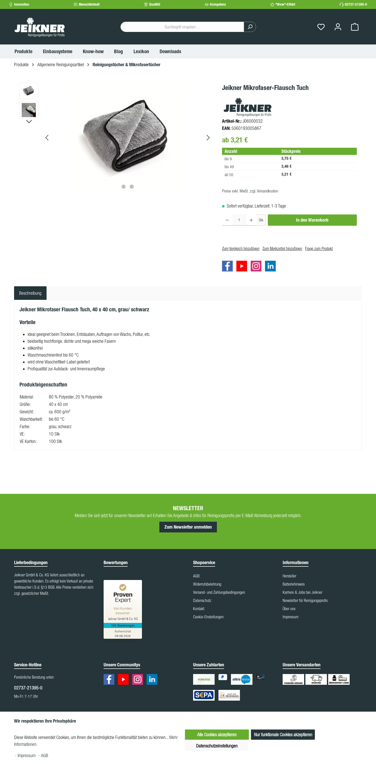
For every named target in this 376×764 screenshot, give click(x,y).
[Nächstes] (208, 137)
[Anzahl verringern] (227, 220)
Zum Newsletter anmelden (188, 527)
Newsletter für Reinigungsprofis (305, 600)
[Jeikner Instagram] (257, 267)
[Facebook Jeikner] (228, 267)
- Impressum (26, 755)
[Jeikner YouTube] (243, 267)
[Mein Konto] (338, 27)
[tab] (30, 293)
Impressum (290, 616)
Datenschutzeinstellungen (217, 745)
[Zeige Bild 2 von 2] (132, 187)
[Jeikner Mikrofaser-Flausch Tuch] (127, 137)
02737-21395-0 (356, 4)
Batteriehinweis (294, 584)
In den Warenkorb (312, 220)
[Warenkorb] (355, 27)
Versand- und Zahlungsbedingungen (219, 592)
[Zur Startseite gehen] (39, 27)
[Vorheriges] (47, 137)
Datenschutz (202, 600)
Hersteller (289, 576)
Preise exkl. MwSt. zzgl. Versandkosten (250, 191)
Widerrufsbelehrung (207, 584)
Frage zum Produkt (319, 248)
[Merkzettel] (321, 27)
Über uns (289, 608)
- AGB (43, 755)
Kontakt (198, 608)
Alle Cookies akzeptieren (217, 734)
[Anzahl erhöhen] (251, 220)
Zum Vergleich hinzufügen (240, 248)
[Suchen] (250, 27)
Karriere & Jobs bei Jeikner (302, 592)
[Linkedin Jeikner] (271, 267)
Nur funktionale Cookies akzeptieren (283, 734)
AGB (196, 576)
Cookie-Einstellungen (208, 616)
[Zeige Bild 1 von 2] (123, 187)
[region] (115, 137)
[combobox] (182, 27)
